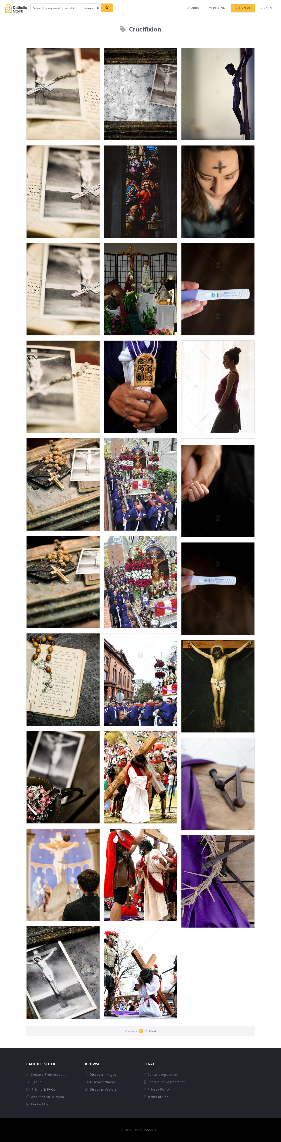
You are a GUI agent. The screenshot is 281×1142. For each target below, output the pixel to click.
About (196, 8)
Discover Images (103, 1074)
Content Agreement (163, 1074)
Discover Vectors (103, 1089)
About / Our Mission (47, 1097)
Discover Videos (103, 1082)
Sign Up (245, 8)
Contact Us (39, 1104)
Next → (154, 1031)
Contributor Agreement (166, 1082)
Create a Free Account (48, 1074)
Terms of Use (157, 1097)
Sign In (266, 8)
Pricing (219, 8)
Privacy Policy (158, 1089)
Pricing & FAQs (43, 1089)
